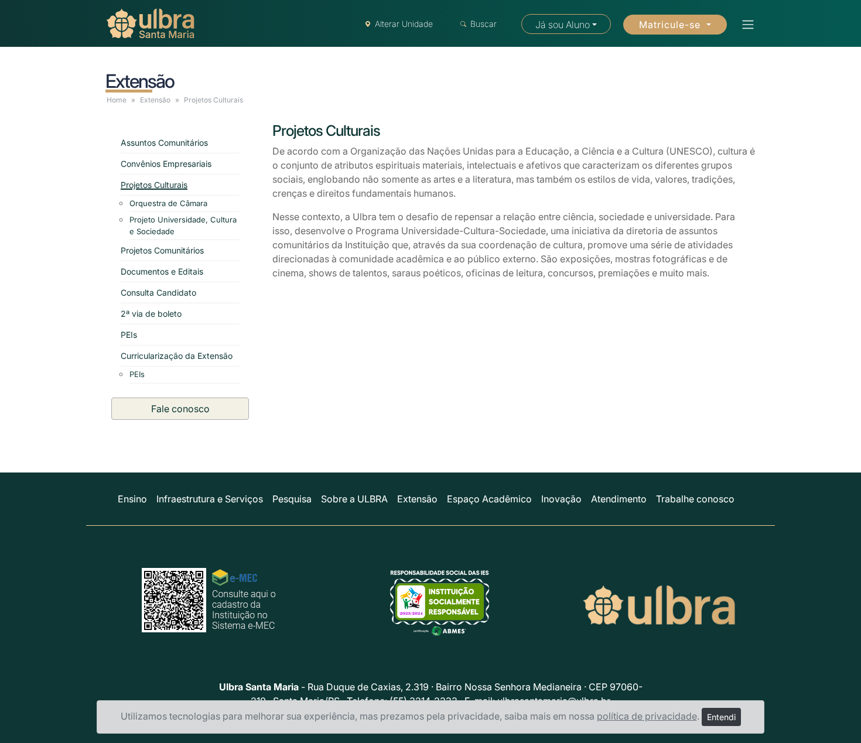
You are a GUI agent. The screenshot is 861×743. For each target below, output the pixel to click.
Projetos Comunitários (162, 250)
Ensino (132, 499)
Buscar (483, 24)
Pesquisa (292, 499)
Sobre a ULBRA (354, 499)
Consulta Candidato (158, 292)
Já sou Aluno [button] (562, 24)
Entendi (721, 717)
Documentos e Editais (162, 271)
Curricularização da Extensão (177, 356)
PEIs (129, 335)
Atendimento (619, 499)
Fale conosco (180, 409)
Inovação (561, 499)
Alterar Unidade (404, 24)
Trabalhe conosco (695, 499)
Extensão (155, 99)
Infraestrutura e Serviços (209, 499)
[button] (744, 25)
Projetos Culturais (154, 185)
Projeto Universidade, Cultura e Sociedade (183, 225)
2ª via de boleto (151, 314)
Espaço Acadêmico (489, 499)
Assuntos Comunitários (164, 143)
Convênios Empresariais (166, 164)
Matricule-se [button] (671, 24)
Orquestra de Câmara (168, 203)
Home (117, 99)
